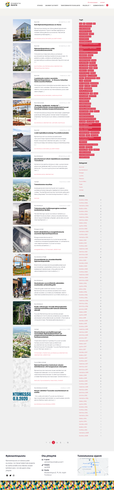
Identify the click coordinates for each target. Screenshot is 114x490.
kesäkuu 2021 (83, 243)
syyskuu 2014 (83, 421)
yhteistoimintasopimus (86, 154)
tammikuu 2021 (83, 254)
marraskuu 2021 (83, 237)
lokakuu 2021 (82, 240)
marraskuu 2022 (83, 231)
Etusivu (40, 5)
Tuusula (82, 147)
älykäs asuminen (84, 28)
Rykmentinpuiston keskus (87, 119)
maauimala (87, 80)
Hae (107, 5)
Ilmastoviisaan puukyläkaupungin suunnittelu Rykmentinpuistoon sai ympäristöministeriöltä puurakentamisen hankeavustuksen (50, 334)
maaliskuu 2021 (83, 249)
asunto (91, 33)
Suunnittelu (82, 181)
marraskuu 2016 (83, 372)
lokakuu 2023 (83, 223)
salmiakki (82, 121)
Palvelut (86, 5)
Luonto (81, 176)
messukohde (94, 83)
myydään (87, 85)
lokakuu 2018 (83, 312)
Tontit (81, 187)
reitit (91, 111)
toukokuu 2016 (83, 381)
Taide (80, 184)
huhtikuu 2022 (83, 234)
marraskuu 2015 (83, 398)
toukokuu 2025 (83, 200)
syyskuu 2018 (83, 315)
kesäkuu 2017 (83, 355)
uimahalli (89, 147)
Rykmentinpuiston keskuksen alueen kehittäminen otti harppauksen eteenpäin (50, 366)
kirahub (92, 73)
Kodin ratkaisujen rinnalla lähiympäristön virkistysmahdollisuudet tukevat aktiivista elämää (50, 308)
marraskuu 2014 (83, 415)
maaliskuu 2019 (83, 300)
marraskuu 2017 (83, 341)
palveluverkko (84, 93)
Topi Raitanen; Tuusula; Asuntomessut (86, 138)
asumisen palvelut (85, 31)
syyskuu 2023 (83, 226)
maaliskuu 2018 (83, 329)
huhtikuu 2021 (83, 246)
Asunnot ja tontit (51, 5)
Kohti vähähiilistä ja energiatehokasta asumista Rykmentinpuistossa (49, 233)
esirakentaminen (84, 60)
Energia (90, 55)
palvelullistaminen (85, 91)
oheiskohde (88, 88)
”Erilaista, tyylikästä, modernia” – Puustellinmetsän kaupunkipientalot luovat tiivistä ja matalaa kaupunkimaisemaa (51, 107)
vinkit (90, 149)
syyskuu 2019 (83, 286)
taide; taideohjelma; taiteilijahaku (85, 129)
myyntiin (94, 85)
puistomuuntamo (84, 98)
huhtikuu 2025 (83, 203)
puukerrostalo (84, 101)
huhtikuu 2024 (83, 214)
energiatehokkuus (85, 57)
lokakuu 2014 (82, 418)
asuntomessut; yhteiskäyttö (88, 52)
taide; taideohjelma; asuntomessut (85, 124)
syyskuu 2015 (83, 404)
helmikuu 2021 (83, 251)
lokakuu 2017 (82, 343)
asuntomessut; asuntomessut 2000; (88, 44)
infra (90, 68)
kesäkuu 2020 (83, 266)
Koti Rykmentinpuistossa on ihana (47, 25)
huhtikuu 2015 (83, 410)
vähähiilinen (83, 149)
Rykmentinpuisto (13, 4)
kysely (81, 78)
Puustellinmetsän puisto (87, 108)
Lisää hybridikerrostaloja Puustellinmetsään (51, 133)
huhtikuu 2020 (83, 272)
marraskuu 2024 (83, 205)
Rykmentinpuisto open (86, 116)
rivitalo (96, 111)
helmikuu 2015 (83, 412)
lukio (81, 80)
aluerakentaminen (85, 26)
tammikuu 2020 (83, 280)
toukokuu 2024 (83, 211)
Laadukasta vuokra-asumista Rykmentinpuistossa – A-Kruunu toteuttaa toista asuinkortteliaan (51, 80)
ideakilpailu (93, 65)
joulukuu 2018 (83, 309)
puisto (96, 93)
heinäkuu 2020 (83, 263)
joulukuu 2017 (83, 338)
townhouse (83, 142)
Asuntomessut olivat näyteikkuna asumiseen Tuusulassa (51, 160)
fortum (93, 60)
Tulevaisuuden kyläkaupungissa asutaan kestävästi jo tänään (50, 209)
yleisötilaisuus (84, 157)
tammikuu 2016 (83, 392)
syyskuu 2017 (82, 346)
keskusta (91, 70)
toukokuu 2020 (83, 269)
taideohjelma (95, 132)
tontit (88, 135)
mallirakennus (84, 83)
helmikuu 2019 (83, 303)
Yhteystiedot (93, 2)
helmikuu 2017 (83, 366)
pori (91, 93)
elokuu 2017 (82, 349)
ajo (94, 23)
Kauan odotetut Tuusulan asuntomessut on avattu (51, 391)
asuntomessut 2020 (85, 41)
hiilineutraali (83, 62)
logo (98, 78)
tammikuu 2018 (83, 335)
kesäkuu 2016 (83, 378)
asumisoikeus (83, 33)
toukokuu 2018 (83, 326)
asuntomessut (84, 39)
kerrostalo (83, 70)
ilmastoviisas (83, 68)
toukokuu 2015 (83, 407)
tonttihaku (94, 135)
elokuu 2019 (82, 289)
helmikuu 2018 (83, 332)
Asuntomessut (83, 170)
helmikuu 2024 (83, 220)
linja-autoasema (90, 78)
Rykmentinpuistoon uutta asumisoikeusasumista (44, 49)
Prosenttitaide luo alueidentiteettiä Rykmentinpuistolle (48, 260)
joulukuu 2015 (83, 395)
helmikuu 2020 (83, 277)
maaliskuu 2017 (83, 364)
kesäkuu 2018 (83, 323)
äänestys (89, 23)
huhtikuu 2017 (83, 361)
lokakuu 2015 (82, 401)
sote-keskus (90, 121)
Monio (81, 85)
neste (81, 88)
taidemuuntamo (84, 132)
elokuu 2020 (82, 260)
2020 (80, 23)
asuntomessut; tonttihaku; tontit (87, 49)
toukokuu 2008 (83, 435)
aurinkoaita (83, 55)
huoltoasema (83, 65)
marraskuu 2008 (84, 433)
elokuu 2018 (82, 318)
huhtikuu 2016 (83, 384)
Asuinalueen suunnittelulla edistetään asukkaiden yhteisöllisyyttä (49, 284)
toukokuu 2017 (83, 358)
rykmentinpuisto (84, 113)
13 (67, 442)
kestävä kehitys (84, 73)
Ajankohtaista (98, 5)
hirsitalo (92, 62)
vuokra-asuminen (84, 152)
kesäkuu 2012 (83, 427)
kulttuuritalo (92, 75)
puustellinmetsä (84, 106)
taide (97, 121)
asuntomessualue (85, 36)
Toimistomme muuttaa (43, 184)
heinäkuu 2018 (83, 320)
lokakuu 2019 (83, 283)
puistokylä (92, 96)
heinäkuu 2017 (83, 352)
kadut (95, 68)
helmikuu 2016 (83, 389)
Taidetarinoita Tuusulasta (70, 5)
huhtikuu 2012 (83, 430)
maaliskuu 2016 (83, 387)
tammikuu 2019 (83, 306)
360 (84, 23)
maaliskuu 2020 (83, 274)
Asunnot (81, 167)
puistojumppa (83, 96)
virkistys (96, 149)
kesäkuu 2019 (83, 292)
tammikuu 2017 (83, 369)
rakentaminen (83, 111)
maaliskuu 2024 (83, 217)
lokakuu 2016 (83, 375)
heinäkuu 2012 (83, 424)
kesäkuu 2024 (83, 208)
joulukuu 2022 (83, 228)
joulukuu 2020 (83, 257)
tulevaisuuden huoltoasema (88, 144)
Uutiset (102, 2)
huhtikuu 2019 (83, 297)
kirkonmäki (82, 75)
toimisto (82, 135)
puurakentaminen (85, 103)
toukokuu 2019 (83, 295)
